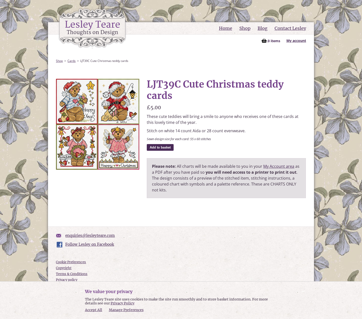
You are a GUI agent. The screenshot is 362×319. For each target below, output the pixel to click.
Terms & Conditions (71, 274)
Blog (262, 28)
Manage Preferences (126, 310)
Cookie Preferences (71, 262)
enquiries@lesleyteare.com (90, 235)
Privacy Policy (122, 303)
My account (296, 40)
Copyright (63, 268)
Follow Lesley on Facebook (89, 244)
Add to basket (160, 147)
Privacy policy (66, 280)
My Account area (278, 166)
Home (225, 28)
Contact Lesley (290, 28)
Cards (71, 61)
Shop (244, 28)
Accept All (93, 310)
